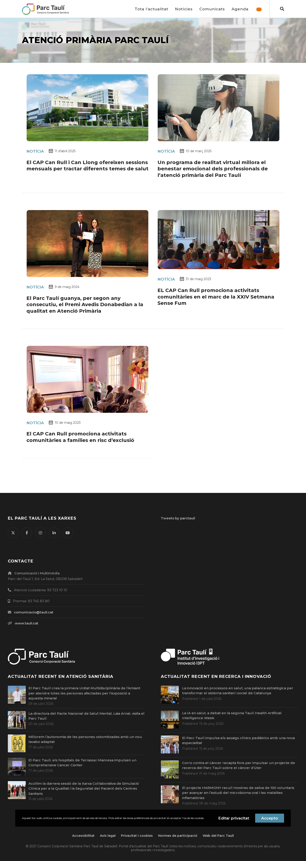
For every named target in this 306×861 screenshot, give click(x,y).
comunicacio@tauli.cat (33, 612)
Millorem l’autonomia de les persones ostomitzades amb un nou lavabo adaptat (85, 739)
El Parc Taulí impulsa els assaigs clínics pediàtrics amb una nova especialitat (238, 740)
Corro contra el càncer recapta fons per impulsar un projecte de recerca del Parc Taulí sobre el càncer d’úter (238, 765)
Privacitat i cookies (137, 836)
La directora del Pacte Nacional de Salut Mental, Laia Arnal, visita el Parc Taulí (86, 716)
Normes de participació (177, 836)
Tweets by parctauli (178, 518)
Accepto (269, 818)
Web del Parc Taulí (218, 836)
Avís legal (108, 836)
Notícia (35, 151)
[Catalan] (259, 9)
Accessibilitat (83, 836)
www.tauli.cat (26, 623)
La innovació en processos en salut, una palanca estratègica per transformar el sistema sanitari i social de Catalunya (237, 690)
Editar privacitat (233, 818)
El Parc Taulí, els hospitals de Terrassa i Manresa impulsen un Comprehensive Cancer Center (82, 762)
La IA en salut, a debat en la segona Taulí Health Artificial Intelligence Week (232, 715)
